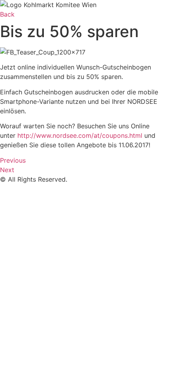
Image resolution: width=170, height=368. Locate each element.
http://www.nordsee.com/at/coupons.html (79, 135)
